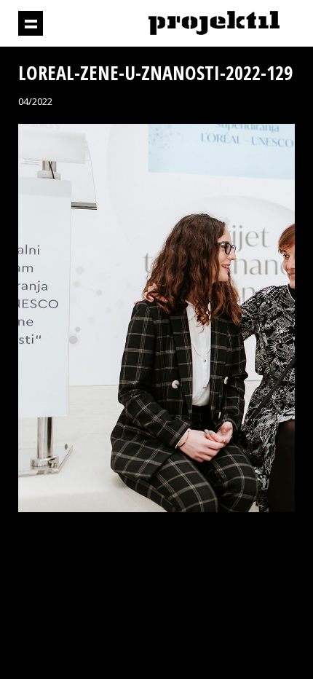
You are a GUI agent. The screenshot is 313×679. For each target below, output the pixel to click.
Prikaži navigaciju (30, 23)
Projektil (214, 23)
